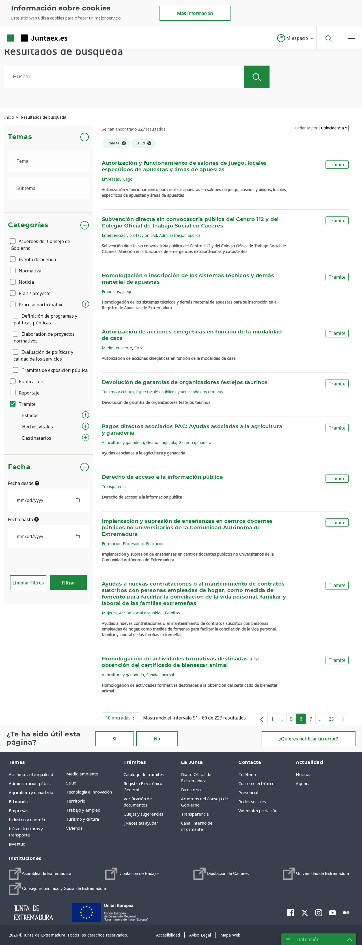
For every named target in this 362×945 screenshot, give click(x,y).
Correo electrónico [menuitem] (256, 783)
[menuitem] (40, 874)
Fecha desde (21, 483)
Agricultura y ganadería (123, 442)
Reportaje (29, 393)
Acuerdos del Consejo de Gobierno (40, 244)
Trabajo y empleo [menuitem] (83, 810)
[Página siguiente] (343, 719)
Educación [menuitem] (18, 801)
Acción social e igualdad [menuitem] (31, 774)
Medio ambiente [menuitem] (82, 774)
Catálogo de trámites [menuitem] (144, 774)
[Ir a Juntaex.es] (27, 38)
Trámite (27, 404)
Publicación (30, 381)
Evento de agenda (37, 259)
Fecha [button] (19, 467)
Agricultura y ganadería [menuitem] (31, 792)
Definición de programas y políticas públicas (45, 319)
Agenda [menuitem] (303, 783)
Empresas (111, 179)
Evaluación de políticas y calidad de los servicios (43, 355)
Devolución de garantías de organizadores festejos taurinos (185, 382)
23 (333, 720)
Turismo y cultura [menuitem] (82, 819)
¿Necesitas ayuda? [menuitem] (141, 823)
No (157, 739)
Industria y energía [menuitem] (27, 819)
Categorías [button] (28, 225)
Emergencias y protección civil (129, 235)
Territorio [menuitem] (75, 801)
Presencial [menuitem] (248, 792)
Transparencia (115, 486)
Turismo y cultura (118, 392)
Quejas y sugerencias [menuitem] (143, 814)
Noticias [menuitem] (303, 774)
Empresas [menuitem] (18, 810)
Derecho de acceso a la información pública (162, 477)
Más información (195, 13)
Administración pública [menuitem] (30, 783)
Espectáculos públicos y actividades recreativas (179, 392)
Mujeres (109, 612)
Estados (30, 415)
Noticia (26, 282)
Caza (138, 347)
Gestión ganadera (194, 442)
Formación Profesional (123, 543)
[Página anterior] (262, 719)
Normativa (29, 271)
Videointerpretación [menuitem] (257, 810)
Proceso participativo (41, 305)
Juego (127, 179)
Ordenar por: (306, 128)
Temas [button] (20, 137)
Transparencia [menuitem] (194, 814)
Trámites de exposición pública (54, 370)
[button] (295, 38)
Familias (172, 612)
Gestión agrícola (161, 442)
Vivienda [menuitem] (74, 828)
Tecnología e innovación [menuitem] (89, 792)
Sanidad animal (160, 674)
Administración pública (180, 235)
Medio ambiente (117, 347)
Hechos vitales (37, 427)
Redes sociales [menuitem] (252, 801)
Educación (155, 543)
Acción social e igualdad (141, 612)
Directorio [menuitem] (191, 789)
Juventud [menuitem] (17, 844)
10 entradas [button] (122, 719)
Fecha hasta (21, 519)
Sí (115, 739)
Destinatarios (36, 438)
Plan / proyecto (34, 293)
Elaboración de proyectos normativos (44, 337)
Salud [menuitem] (71, 783)
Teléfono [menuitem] (247, 774)
